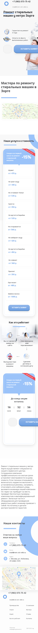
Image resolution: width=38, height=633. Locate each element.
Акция (11, 614)
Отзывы (28, 614)
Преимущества (14, 605)
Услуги (12, 610)
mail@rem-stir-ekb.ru (20, 7)
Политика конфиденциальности (15, 628)
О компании (30, 605)
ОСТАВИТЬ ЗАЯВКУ (19, 308)
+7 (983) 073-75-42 (21, 1)
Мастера (28, 610)
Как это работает (15, 618)
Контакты (29, 618)
